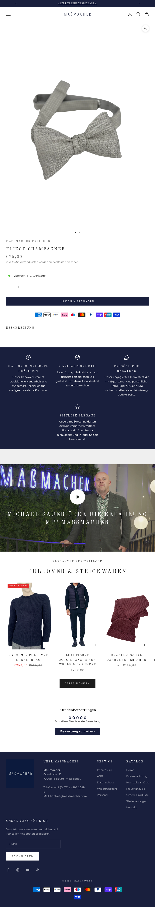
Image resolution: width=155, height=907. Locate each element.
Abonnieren (23, 856)
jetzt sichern (77, 683)
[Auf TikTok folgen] (37, 870)
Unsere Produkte (137, 795)
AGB (100, 776)
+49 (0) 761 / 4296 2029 (69, 787)
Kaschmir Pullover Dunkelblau (28, 657)
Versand (102, 795)
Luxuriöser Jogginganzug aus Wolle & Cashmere (77, 660)
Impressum (104, 770)
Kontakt (131, 807)
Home (130, 770)
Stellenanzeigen (136, 801)
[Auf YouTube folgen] (27, 870)
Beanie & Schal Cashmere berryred (126, 657)
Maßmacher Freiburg (28, 241)
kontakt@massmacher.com (68, 796)
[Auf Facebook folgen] (8, 870)
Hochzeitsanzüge (137, 782)
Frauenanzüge (135, 788)
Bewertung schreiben (77, 731)
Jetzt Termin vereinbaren (77, 3)
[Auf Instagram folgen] (18, 870)
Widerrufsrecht (107, 788)
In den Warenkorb (77, 301)
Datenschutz (105, 782)
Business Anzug (136, 776)
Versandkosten (29, 261)
